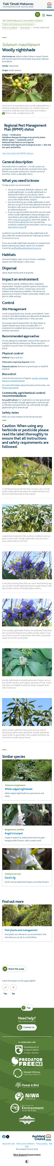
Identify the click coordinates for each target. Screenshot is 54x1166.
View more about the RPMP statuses (18, 153)
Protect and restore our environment (18, 24)
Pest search (25, 27)
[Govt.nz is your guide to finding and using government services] (27, 1153)
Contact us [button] (28, 1027)
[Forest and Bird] (27, 1086)
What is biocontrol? (10, 388)
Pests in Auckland (9, 27)
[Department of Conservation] (27, 1051)
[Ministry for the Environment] (27, 1109)
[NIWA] (27, 1098)
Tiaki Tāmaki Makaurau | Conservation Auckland (22, 20)
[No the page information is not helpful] (13, 987)
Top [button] (29, 1008)
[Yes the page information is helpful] (5, 987)
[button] (37, 14)
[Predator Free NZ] (27, 1063)
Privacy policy (42, 1144)
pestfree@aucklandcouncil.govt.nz (26, 248)
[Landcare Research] (27, 1074)
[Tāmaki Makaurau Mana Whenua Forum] (27, 1121)
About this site (8, 1144)
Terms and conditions (25, 1144)
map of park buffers (22, 220)
